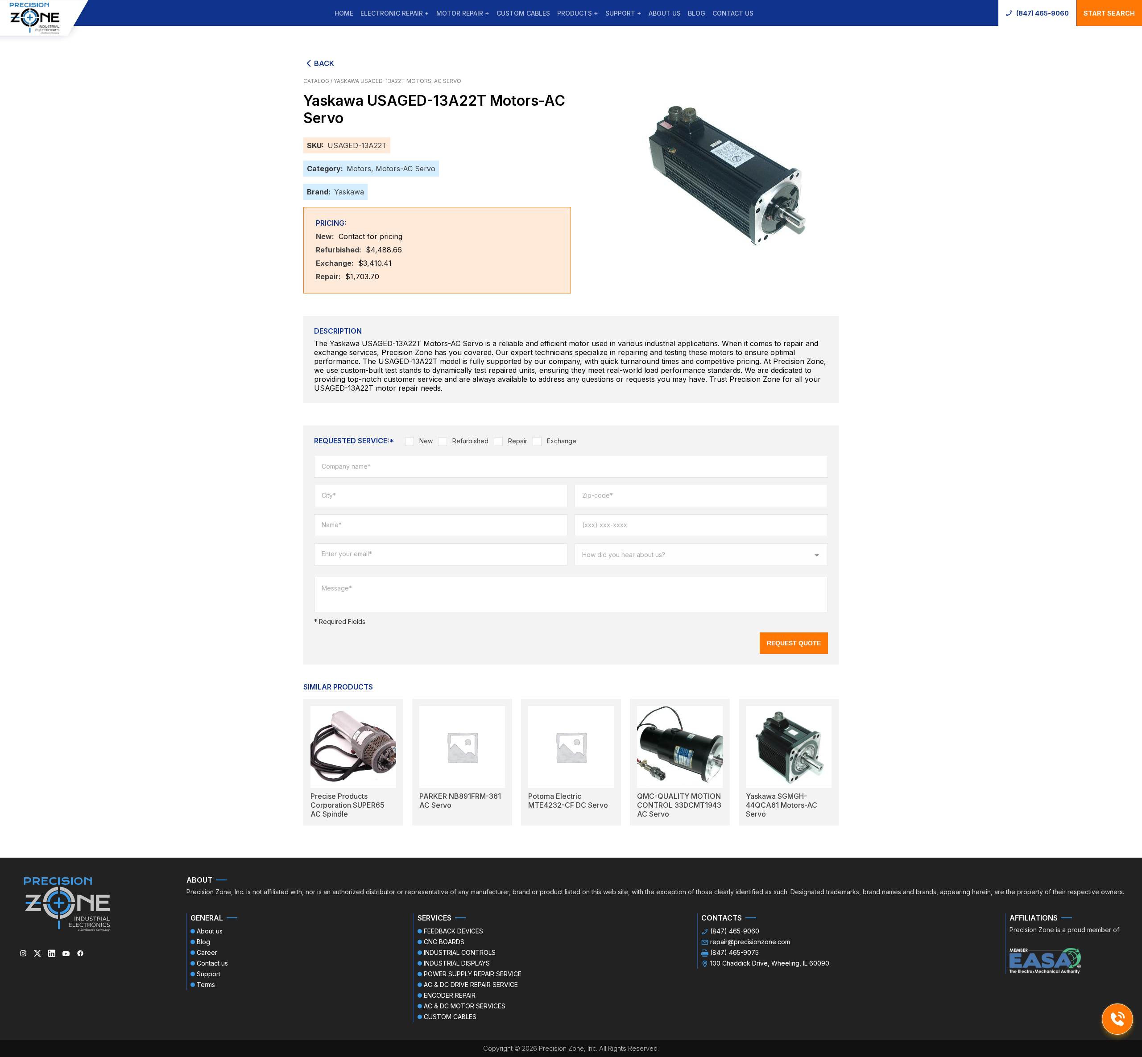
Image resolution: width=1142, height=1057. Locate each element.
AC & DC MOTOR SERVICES (464, 1006)
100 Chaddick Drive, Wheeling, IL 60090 (769, 963)
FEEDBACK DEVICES (453, 931)
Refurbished (470, 441)
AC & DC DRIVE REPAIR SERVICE (471, 984)
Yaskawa (349, 191)
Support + (623, 13)
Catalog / (318, 81)
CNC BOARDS (444, 942)
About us (665, 13)
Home (344, 13)
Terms (206, 984)
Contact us (732, 13)
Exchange (561, 441)
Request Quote (794, 643)
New (426, 441)
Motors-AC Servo (405, 168)
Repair (517, 441)
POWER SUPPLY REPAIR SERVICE (472, 974)
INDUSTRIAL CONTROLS (460, 952)
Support (208, 974)
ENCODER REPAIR (450, 995)
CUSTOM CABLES (523, 13)
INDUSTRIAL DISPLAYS (457, 963)
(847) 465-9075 (734, 952)
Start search (1109, 13)
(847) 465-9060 (1042, 13)
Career (207, 952)
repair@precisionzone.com (750, 942)
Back (324, 63)
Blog (696, 13)
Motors (359, 168)
